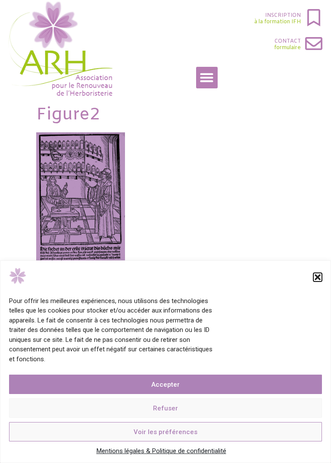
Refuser (165, 408)
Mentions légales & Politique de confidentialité (161, 451)
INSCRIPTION (283, 15)
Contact (288, 41)
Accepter (165, 384)
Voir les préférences (165, 432)
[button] (317, 277)
